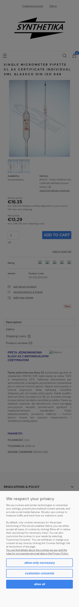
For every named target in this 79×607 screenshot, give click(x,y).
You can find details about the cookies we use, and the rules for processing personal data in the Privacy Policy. (37, 551)
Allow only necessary (39, 562)
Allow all (39, 584)
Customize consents (39, 573)
